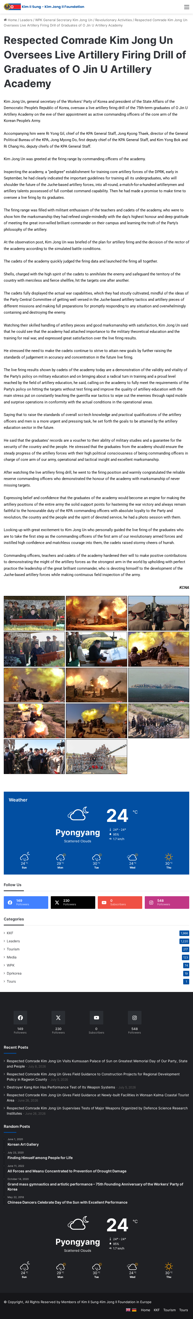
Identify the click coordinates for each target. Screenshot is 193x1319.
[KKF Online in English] (128, 1310)
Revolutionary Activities (113, 20)
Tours (11, 981)
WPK (11, 965)
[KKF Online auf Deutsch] (134, 1310)
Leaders (26, 20)
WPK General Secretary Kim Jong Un (63, 20)
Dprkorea (14, 973)
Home (12, 20)
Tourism (13, 949)
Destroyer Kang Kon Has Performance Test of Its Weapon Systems (61, 1087)
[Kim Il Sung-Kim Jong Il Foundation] (44, 7)
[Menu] (186, 8)
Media (12, 957)
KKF (10, 933)
